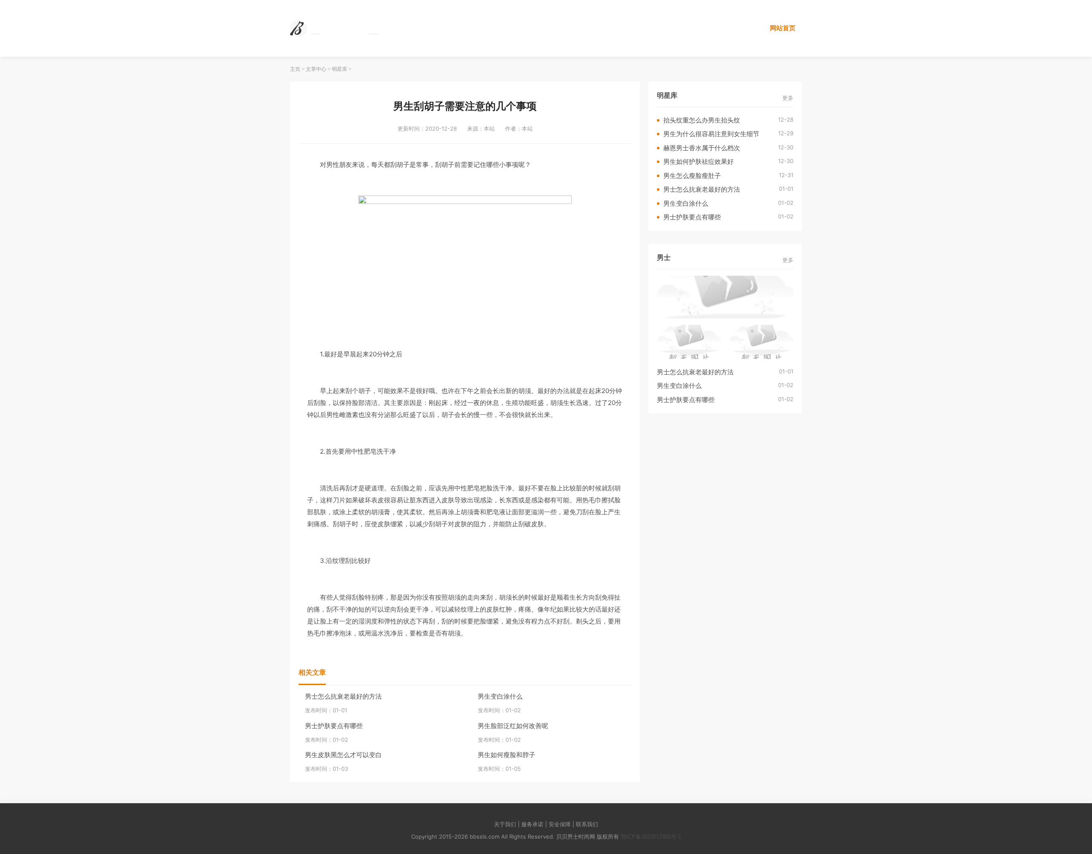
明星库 (339, 69)
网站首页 (783, 28)
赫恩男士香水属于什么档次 (701, 148)
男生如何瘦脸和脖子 (506, 754)
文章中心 (316, 69)
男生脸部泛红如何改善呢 (513, 725)
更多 (787, 98)
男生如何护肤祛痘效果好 (698, 161)
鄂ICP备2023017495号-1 (651, 837)
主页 (295, 69)
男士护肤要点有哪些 (334, 725)
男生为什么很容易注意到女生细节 (711, 133)
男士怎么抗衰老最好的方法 (343, 696)
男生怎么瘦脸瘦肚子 (692, 175)
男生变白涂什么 (500, 696)
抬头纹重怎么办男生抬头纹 (701, 120)
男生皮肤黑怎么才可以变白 (343, 754)
